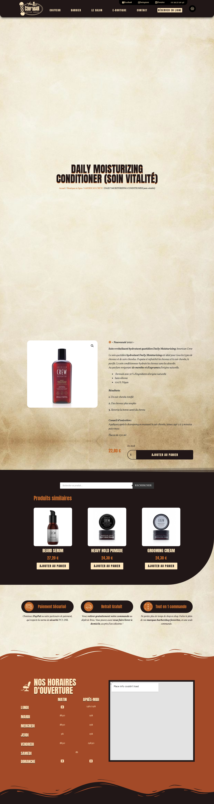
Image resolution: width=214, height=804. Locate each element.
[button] (92, 346)
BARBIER (76, 10)
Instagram (144, 2)
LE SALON (96, 10)
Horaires (160, 2)
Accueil (62, 188)
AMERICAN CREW (93, 188)
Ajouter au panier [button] (53, 566)
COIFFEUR (55, 10)
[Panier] (192, 8)
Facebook (128, 2)
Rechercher (143, 485)
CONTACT (142, 10)
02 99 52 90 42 (177, 2)
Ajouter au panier (165, 454)
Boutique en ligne (74, 188)
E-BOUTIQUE (120, 10)
